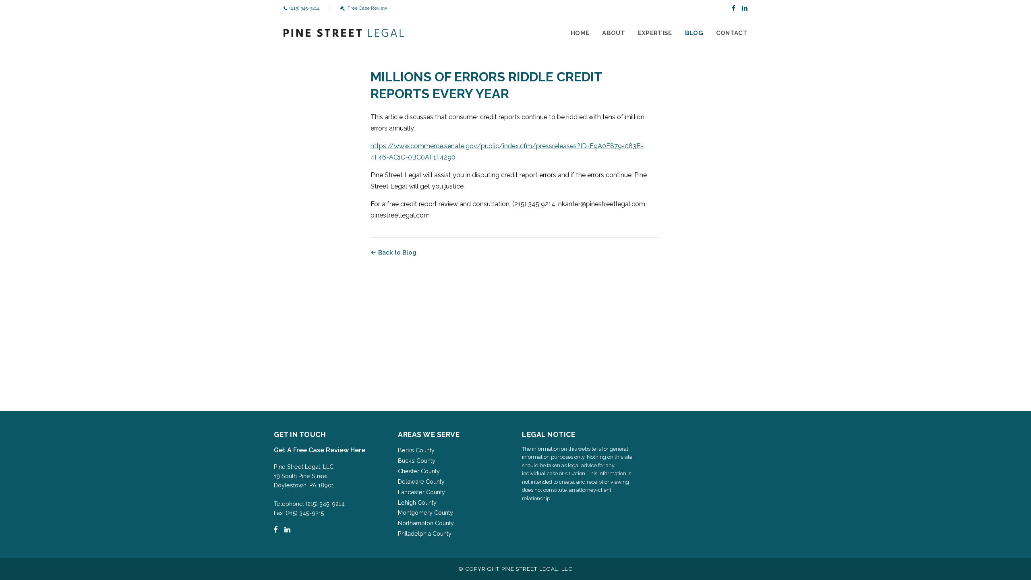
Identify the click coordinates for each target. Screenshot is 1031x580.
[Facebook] (733, 8)
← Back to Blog (393, 252)
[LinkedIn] (744, 8)
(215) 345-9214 (304, 8)
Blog (694, 33)
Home (580, 33)
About (613, 33)
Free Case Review (367, 8)
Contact (731, 33)
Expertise (655, 33)
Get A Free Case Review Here (319, 450)
